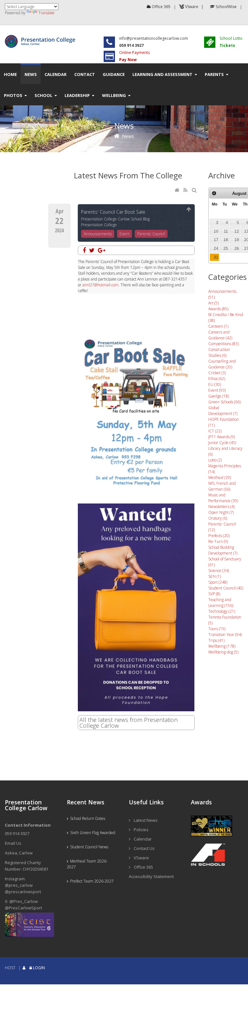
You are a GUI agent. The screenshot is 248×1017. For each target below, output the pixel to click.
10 (216, 231)
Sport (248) (217, 582)
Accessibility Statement (151, 876)
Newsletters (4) (221, 506)
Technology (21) (221, 611)
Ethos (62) (216, 378)
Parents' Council (151, 234)
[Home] (177, 190)
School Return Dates (86, 818)
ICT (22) (215, 431)
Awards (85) (218, 309)
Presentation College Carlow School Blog (115, 219)
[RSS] (186, 190)
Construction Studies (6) (219, 352)
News (128, 136)
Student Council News (88, 847)
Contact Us (144, 848)
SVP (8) (214, 594)
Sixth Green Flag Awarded (91, 832)
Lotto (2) (215, 460)
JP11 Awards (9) (221, 437)
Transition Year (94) (225, 634)
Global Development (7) (222, 410)
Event (124, 234)
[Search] (195, 190)
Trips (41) (216, 640)
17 (216, 240)
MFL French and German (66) (222, 486)
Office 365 (160, 6)
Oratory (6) (217, 518)
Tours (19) (216, 628)
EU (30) (214, 384)
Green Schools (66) (224, 402)
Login (39, 967)
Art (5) (213, 303)
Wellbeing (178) (221, 646)
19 (236, 240)
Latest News (146, 820)
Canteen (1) (218, 326)
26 (236, 248)
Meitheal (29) (219, 477)
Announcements (98, 234)
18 (225, 240)
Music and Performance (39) (223, 497)
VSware (141, 858)
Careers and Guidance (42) (220, 335)
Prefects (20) (219, 535)
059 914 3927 (17, 833)
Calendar (143, 839)
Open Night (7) (221, 512)
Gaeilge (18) (218, 396)
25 (225, 248)
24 (216, 248)
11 (226, 231)
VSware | (194, 6)
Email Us (13, 843)
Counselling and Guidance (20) (222, 364)
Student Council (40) (225, 588)
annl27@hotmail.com (100, 285)
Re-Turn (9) (218, 541)
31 (216, 257)
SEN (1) (214, 576)
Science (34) (218, 570)
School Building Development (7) (222, 550)
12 (236, 231)
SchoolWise (226, 6)
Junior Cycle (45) (222, 442)
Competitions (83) (223, 343)
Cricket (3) (217, 373)
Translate (46, 13)
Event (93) (217, 390)
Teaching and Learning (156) (220, 602)
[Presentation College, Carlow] (41, 37)
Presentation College (99, 225)
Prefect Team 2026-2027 (91, 881)
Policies (141, 829)
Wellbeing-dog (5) (223, 652)
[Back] (188, 209)
